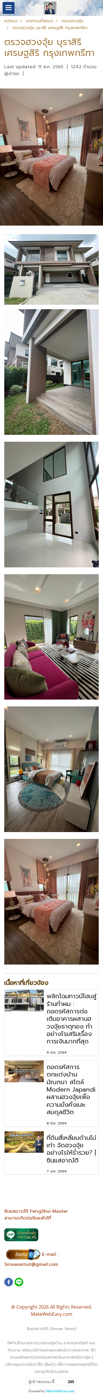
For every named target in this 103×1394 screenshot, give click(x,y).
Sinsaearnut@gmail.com (31, 1264)
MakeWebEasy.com (60, 1391)
